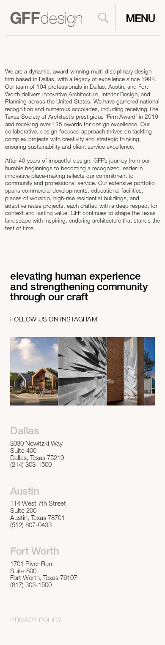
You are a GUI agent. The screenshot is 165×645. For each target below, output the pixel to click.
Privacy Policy (35, 621)
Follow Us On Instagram (53, 320)
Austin (24, 492)
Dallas (24, 432)
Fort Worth (34, 552)
